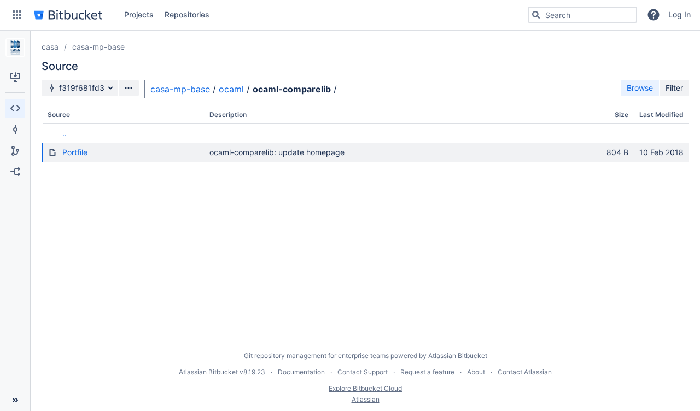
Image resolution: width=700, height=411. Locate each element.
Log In (679, 14)
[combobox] (582, 15)
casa (50, 46)
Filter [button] (674, 87)
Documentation (301, 372)
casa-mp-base (98, 46)
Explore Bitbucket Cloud (365, 388)
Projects (139, 14)
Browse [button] (640, 87)
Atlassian (366, 399)
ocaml (231, 89)
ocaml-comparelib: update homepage (277, 152)
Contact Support (362, 372)
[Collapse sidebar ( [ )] (15, 400)
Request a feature (427, 372)
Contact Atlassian (525, 372)
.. (64, 133)
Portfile (75, 152)
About (476, 372)
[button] (16, 15)
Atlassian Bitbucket (457, 355)
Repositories (187, 14)
